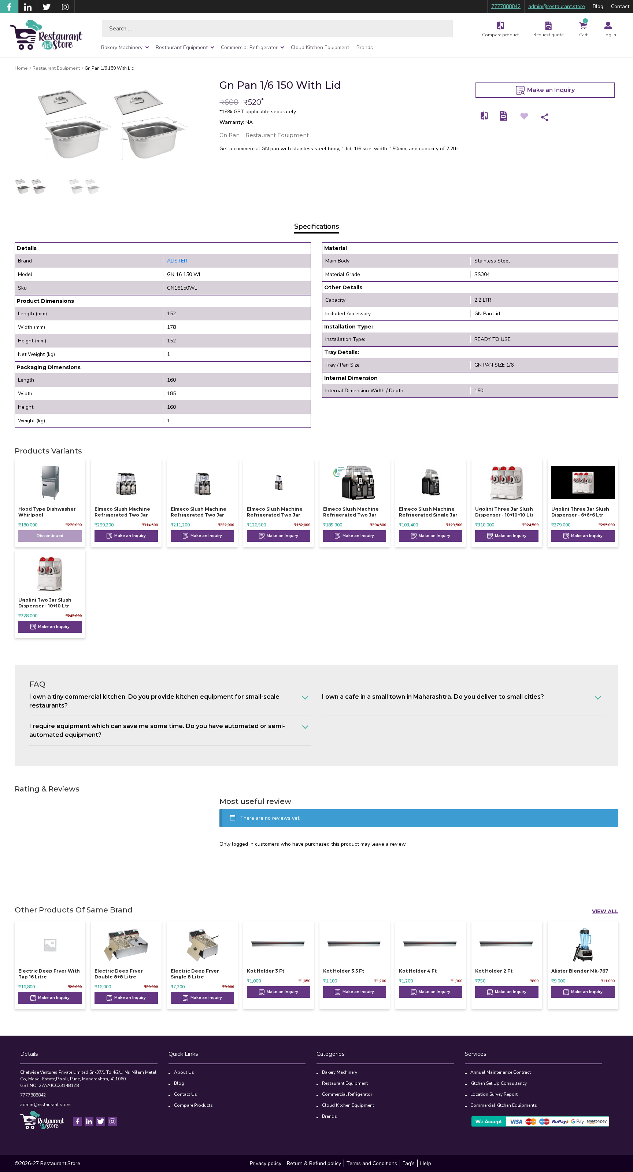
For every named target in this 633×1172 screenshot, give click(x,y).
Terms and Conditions (372, 1163)
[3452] (484, 116)
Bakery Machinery (121, 47)
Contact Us (185, 1094)
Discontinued (50, 535)
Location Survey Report (494, 1094)
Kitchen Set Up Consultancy (498, 1083)
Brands (364, 47)
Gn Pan (229, 135)
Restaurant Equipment (182, 47)
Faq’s (409, 1163)
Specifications (316, 226)
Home (21, 68)
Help (425, 1163)
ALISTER (177, 260)
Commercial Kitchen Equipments (503, 1105)
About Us (184, 1072)
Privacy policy (265, 1163)
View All (605, 911)
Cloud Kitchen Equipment (320, 47)
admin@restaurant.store (556, 6)
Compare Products (193, 1105)
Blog (598, 6)
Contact (620, 6)
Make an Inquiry (550, 90)
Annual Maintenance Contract (500, 1072)
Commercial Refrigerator (249, 47)
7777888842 (506, 6)
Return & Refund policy (314, 1163)
